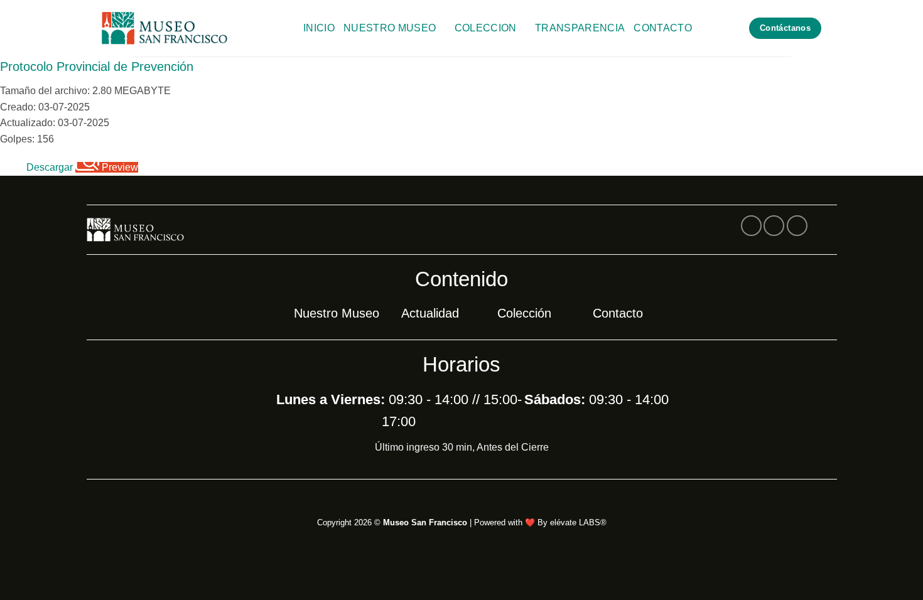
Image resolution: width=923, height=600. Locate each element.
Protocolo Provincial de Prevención (96, 66)
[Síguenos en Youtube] (797, 225)
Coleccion (486, 28)
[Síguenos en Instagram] (774, 225)
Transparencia (580, 28)
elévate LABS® (578, 522)
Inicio (319, 28)
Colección (524, 313)
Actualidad (430, 313)
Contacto (663, 28)
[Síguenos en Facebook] (751, 225)
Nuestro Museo (389, 28)
